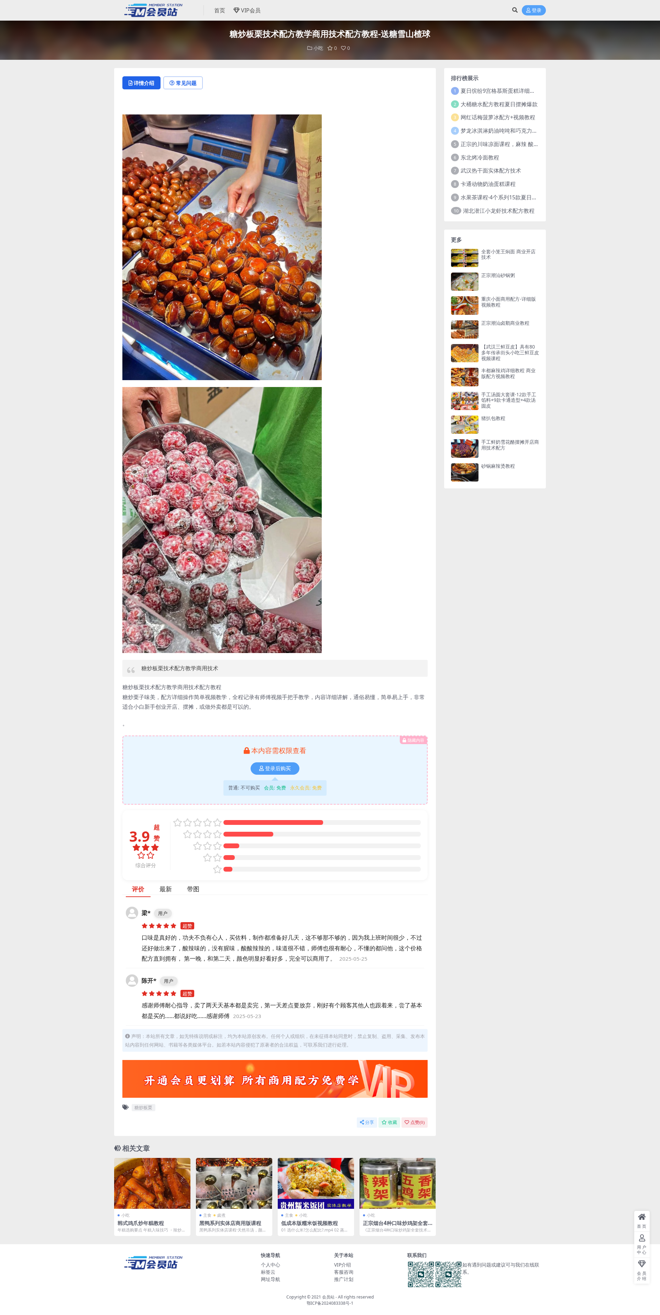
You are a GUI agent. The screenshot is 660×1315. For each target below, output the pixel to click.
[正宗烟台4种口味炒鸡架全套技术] (398, 1183)
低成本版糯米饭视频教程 (309, 1222)
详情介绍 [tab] (144, 82)
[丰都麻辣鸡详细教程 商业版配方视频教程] (464, 377)
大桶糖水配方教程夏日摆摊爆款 (499, 104)
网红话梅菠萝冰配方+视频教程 (498, 117)
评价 (138, 889)
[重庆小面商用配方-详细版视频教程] (464, 305)
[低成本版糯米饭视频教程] (316, 1183)
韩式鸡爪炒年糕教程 (141, 1222)
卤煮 (221, 1215)
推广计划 (343, 1279)
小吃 (318, 48)
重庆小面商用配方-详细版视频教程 (508, 302)
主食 (207, 1215)
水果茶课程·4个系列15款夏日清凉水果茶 (510, 197)
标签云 (268, 1272)
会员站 (328, 1297)
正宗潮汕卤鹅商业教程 (505, 323)
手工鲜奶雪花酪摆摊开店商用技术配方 (510, 445)
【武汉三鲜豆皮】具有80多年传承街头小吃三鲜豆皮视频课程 (510, 352)
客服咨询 (343, 1272)
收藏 (392, 1122)
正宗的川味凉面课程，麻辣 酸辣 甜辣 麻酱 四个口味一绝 (529, 144)
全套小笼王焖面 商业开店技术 (508, 254)
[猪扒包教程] (464, 425)
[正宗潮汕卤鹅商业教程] (464, 329)
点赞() (417, 1122)
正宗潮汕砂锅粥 (498, 275)
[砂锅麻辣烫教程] (464, 472)
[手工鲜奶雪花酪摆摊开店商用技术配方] (464, 448)
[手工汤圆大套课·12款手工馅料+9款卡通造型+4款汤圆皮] (464, 401)
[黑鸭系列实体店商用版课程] (234, 1183)
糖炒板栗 (143, 1107)
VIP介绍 (342, 1264)
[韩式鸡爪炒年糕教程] (152, 1183)
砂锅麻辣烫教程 (498, 466)
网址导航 (270, 1279)
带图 (193, 889)
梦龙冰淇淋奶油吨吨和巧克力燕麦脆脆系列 (513, 130)
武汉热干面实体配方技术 (491, 170)
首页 (219, 10)
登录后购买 (278, 768)
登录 (536, 10)
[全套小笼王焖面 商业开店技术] (464, 258)
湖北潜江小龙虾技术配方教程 (499, 210)
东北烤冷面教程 (480, 157)
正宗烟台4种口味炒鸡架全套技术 (395, 1226)
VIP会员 (251, 10)
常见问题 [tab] (186, 82)
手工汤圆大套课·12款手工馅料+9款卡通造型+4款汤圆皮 (508, 400)
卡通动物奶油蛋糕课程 (488, 184)
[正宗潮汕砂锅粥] (464, 282)
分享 (369, 1122)
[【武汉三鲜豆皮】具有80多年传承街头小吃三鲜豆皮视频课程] (464, 353)
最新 (166, 889)
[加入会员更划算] (275, 1081)
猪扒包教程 (493, 418)
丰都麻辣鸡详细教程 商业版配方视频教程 (508, 373)
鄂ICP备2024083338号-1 (330, 1303)
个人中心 (270, 1264)
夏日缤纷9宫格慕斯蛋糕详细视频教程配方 (512, 91)
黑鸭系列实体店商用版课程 (230, 1222)
